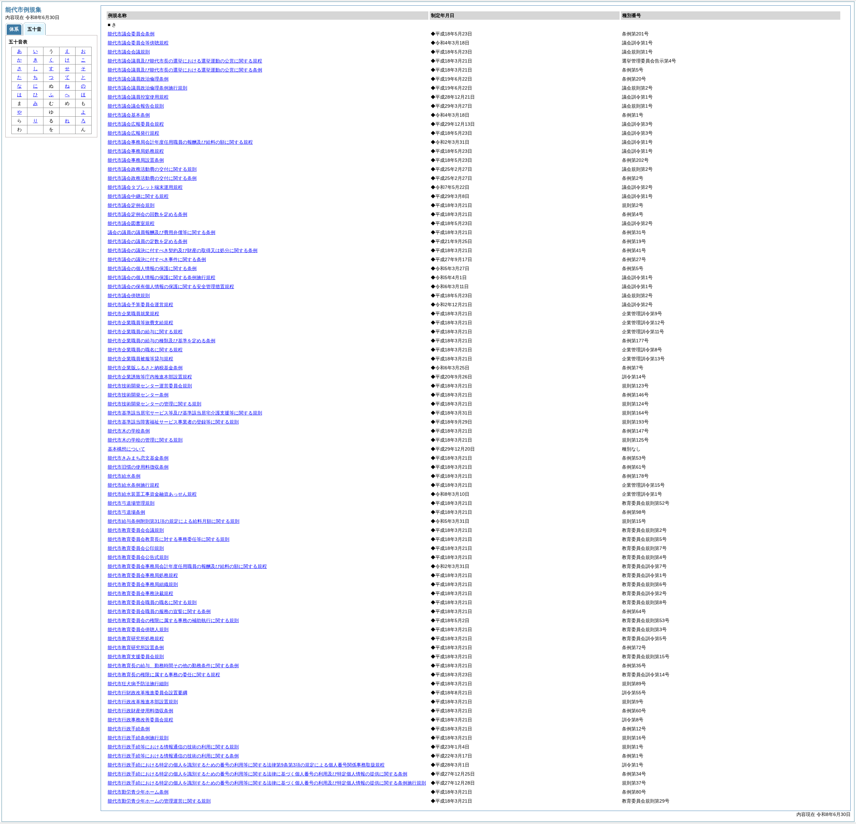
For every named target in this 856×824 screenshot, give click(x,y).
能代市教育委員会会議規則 (136, 530)
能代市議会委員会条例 (131, 33)
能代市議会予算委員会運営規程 (140, 304)
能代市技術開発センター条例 (138, 394)
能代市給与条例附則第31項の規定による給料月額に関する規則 (173, 521)
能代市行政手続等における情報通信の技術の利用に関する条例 (173, 755)
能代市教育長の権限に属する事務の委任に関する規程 (164, 674)
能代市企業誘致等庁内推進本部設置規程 (150, 376)
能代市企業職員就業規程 (133, 313)
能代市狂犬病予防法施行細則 (138, 683)
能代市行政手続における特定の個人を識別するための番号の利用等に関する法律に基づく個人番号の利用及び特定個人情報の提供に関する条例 (257, 774)
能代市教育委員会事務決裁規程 (140, 593)
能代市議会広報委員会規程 (136, 124)
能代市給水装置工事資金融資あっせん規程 (152, 494)
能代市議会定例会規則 (131, 205)
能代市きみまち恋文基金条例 (138, 458)
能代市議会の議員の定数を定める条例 (147, 241)
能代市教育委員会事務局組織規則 (143, 584)
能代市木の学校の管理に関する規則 (145, 440)
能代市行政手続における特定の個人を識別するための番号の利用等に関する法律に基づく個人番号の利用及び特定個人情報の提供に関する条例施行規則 (267, 783)
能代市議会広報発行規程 (133, 133)
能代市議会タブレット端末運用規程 (145, 187)
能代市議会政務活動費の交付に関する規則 (152, 169)
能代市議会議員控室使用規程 (138, 97)
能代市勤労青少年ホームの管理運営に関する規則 (159, 801)
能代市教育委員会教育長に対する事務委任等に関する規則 (168, 539)
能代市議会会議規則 (129, 51)
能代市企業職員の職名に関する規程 (145, 349)
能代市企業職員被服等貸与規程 (140, 358)
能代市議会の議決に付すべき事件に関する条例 (157, 259)
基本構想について (126, 449)
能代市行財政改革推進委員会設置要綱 (147, 692)
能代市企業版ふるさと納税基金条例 (145, 367)
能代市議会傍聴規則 (129, 295)
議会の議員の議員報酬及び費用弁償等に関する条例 (161, 232)
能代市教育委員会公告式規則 (138, 557)
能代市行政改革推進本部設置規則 (143, 701)
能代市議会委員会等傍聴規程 (138, 42)
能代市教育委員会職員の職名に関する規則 (152, 602)
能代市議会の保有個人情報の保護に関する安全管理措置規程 (171, 286)
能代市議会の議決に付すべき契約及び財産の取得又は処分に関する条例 (182, 250)
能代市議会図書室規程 (131, 223)
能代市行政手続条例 (129, 728)
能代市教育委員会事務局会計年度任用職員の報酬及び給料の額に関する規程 (187, 566)
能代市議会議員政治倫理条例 (138, 79)
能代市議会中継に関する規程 (138, 196)
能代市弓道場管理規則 (131, 503)
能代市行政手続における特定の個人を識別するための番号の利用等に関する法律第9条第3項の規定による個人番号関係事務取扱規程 (246, 765)
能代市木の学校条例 (129, 431)
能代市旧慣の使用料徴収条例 (138, 467)
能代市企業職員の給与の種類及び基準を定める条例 (161, 340)
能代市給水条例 (124, 476)
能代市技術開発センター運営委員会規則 (150, 385)
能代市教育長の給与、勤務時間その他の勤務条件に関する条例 (173, 665)
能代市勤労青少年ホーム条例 (138, 792)
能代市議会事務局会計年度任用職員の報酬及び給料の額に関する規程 (180, 142)
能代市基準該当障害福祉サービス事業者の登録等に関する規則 (173, 422)
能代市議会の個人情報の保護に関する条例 (152, 268)
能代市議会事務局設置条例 (136, 160)
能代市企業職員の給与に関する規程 (145, 331)
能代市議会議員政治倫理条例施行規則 (147, 88)
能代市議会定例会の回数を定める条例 (147, 214)
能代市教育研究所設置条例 (136, 647)
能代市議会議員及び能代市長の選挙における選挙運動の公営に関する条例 (185, 70)
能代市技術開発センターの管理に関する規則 (154, 403)
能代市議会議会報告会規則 (136, 106)
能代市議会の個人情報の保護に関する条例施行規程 (161, 277)
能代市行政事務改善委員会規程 (140, 719)
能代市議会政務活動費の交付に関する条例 (152, 178)
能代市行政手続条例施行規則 (138, 737)
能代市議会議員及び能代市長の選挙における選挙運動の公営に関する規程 (185, 61)
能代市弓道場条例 (126, 512)
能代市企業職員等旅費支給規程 (140, 322)
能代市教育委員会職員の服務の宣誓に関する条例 (159, 611)
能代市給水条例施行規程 (133, 485)
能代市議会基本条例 (129, 115)
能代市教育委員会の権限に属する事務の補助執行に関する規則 (173, 620)
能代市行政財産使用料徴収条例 (140, 710)
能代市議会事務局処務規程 (136, 151)
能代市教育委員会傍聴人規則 (138, 629)
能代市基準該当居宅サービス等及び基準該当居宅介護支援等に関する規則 (185, 413)
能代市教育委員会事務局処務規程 (143, 575)
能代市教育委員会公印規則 (136, 548)
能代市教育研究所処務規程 (136, 638)
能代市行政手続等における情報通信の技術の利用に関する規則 (173, 746)
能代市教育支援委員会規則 (136, 656)
